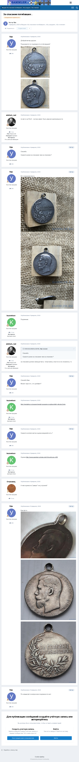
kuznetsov (11, 316)
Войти (56, 738)
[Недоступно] (35, 62)
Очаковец (11, 482)
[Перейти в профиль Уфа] (5, 23)
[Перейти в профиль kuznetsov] (11, 322)
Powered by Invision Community (40, 759)
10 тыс (12, 498)
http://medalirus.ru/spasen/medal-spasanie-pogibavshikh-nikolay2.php (43, 404)
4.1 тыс (12, 332)
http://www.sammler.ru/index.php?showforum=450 (42, 457)
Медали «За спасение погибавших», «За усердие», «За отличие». (43, 24)
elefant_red (11, 115)
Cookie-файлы (39, 757)
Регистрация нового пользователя (23, 738)
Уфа (14, 22)
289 (12, 53)
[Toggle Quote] (23, 349)
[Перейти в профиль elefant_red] (11, 122)
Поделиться (10, 28)
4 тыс (12, 132)
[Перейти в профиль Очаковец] (11, 488)
